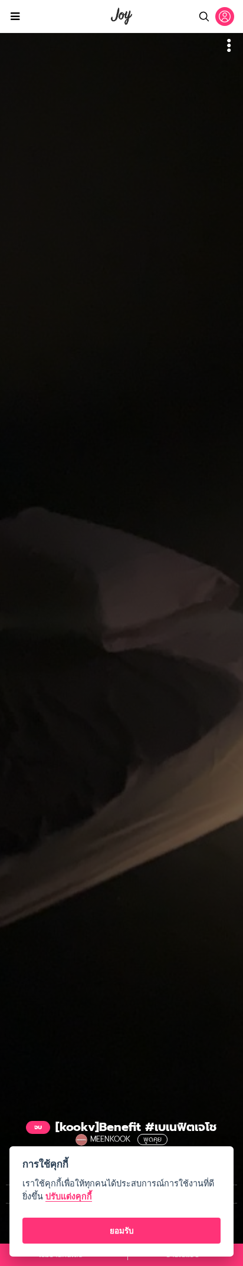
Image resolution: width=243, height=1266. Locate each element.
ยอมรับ (122, 1230)
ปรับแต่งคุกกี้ (68, 1196)
